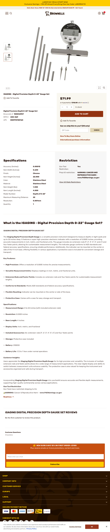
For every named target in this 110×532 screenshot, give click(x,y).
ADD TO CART (81, 114)
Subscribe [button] (55, 464)
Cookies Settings (75, 527)
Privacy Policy (31, 529)
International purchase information (75, 140)
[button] (7, 13)
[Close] (106, 526)
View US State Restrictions (70, 182)
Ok (92, 527)
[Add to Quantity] (71, 107)
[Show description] (8, 397)
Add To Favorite (12, 98)
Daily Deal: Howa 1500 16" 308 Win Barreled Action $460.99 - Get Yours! (55, 8)
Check (96, 130)
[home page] (55, 13)
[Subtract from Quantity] (62, 107)
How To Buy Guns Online (70, 136)
